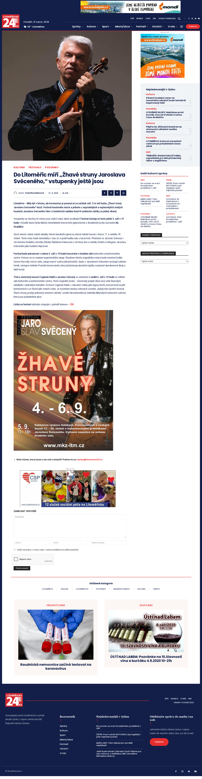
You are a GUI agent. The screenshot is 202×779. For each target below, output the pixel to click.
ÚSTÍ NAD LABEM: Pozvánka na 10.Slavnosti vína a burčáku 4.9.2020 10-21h (146, 659)
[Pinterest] (117, 193)
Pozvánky (52, 167)
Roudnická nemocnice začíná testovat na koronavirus (55, 667)
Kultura (19, 167)
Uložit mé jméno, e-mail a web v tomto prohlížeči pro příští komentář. (48, 550)
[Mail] (195, 18)
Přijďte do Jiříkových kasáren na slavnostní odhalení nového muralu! (164, 129)
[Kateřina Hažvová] (16, 193)
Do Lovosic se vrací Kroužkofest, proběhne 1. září (150, 185)
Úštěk (169, 180)
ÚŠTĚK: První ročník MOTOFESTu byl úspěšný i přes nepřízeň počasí (175, 187)
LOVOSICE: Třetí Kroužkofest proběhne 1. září (174, 219)
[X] (111, 193)
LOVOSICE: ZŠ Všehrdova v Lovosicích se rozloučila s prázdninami (173, 204)
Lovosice (170, 214)
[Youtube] (198, 18)
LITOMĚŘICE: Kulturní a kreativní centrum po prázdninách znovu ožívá (163, 144)
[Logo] (11, 21)
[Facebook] (189, 18)
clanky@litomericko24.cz (90, 459)
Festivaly (35, 167)
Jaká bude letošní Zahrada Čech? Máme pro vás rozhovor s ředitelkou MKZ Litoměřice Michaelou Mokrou (118, 753)
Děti (148, 152)
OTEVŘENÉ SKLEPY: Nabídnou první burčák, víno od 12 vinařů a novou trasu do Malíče (165, 115)
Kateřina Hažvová (34, 193)
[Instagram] (192, 18)
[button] (179, 18)
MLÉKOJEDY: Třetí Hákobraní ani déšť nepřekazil (150, 201)
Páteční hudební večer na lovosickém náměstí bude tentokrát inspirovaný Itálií (166, 100)
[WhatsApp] (123, 193)
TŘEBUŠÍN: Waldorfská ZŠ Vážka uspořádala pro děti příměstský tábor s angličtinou (163, 158)
